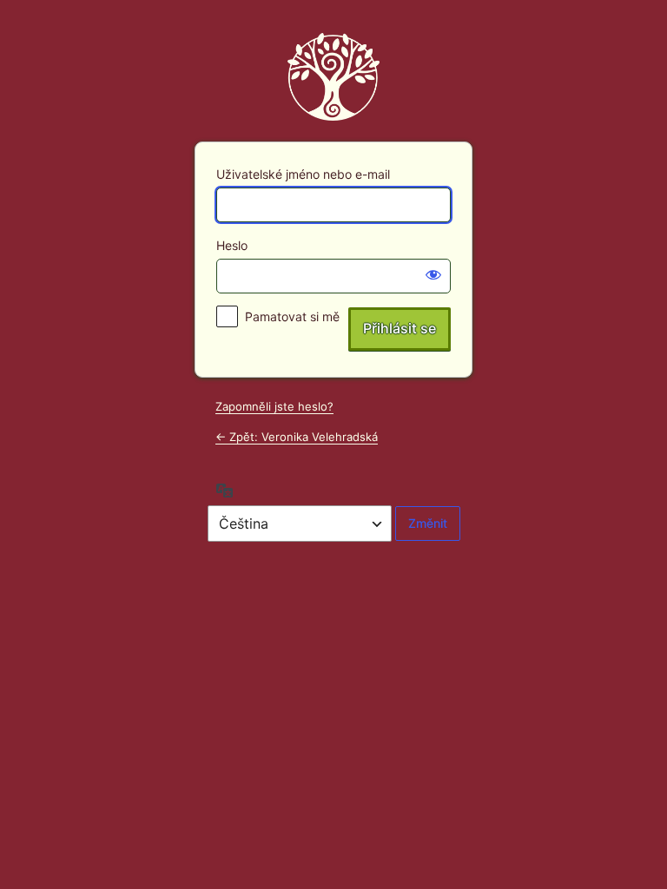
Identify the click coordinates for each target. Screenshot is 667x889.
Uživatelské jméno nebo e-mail (303, 174)
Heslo (232, 245)
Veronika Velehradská (333, 77)
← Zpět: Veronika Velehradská (296, 437)
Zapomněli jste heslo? (274, 406)
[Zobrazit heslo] (433, 274)
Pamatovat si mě (292, 316)
